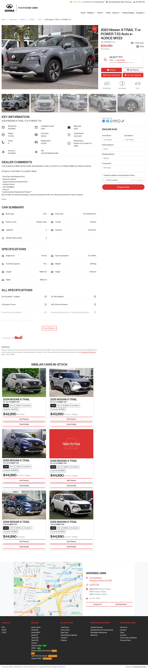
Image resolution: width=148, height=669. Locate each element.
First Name (106, 135)
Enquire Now (123, 187)
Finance (64, 640)
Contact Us (97, 604)
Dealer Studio (140, 667)
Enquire (113, 70)
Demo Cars (65, 630)
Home (83, 13)
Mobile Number (108, 154)
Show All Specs (49, 328)
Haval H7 (34, 635)
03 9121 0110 (94, 585)
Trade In (64, 638)
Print (142, 46)
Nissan (22, 19)
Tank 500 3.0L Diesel (39, 656)
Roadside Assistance (98, 632)
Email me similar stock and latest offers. (119, 175)
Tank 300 (34, 638)
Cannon (34, 643)
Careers (123, 630)
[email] (115, 121)
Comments (107, 163)
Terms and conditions (128, 638)
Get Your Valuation (134, 75)
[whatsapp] (111, 121)
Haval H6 (34, 630)
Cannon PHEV (36, 658)
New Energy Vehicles (69, 635)
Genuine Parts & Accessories (101, 630)
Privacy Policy (125, 640)
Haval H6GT (36, 632)
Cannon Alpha (36, 645)
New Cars (64, 632)
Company (139, 13)
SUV (39, 19)
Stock (99, 13)
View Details (24, 424)
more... (4, 199)
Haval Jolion (36, 627)
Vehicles (90, 13)
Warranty (94, 635)
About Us (123, 627)
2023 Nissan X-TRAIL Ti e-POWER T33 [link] (58, 19)
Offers (108, 13)
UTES (4, 632)
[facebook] (103, 121)
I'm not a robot (112, 180)
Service (115, 13)
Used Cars (13, 19)
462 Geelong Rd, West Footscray (120, 2)
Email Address (108, 145)
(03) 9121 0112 (140, 2)
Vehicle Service (96, 627)
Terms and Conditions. (88, 352)
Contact (123, 635)
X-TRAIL (31, 19)
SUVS (4, 630)
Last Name (128, 135)
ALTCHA (140, 180)
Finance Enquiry (128, 13)
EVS (3, 627)
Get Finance (134, 70)
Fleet (122, 632)
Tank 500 (34, 640)
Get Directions (121, 604)
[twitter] (107, 121)
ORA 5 (33, 648)
